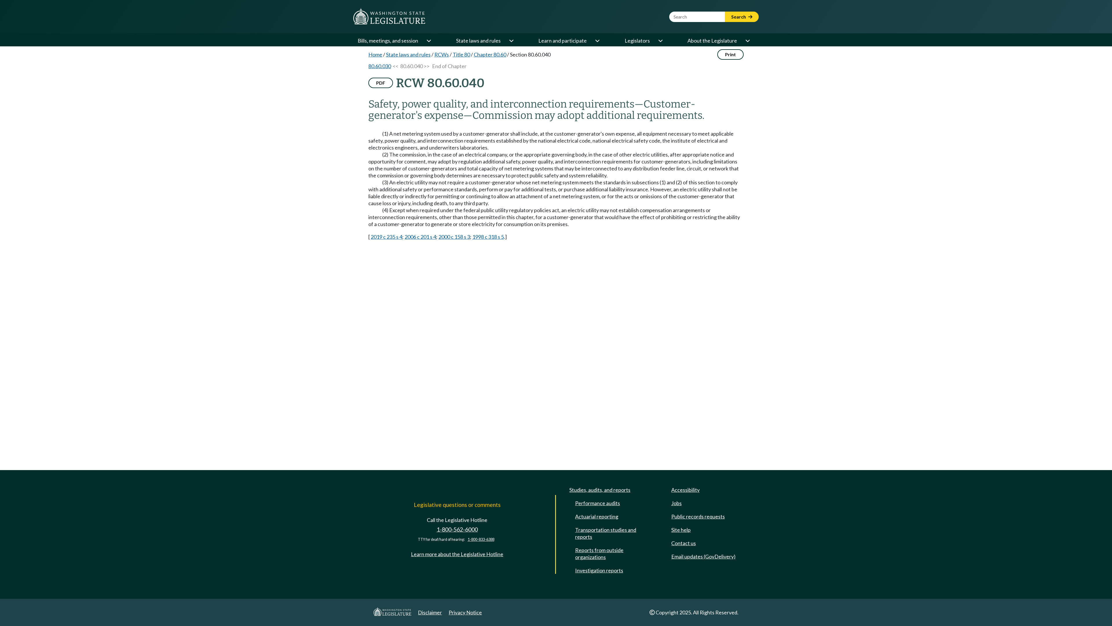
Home (375, 54)
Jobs (676, 503)
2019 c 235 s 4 (386, 237)
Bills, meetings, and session (388, 40)
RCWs (441, 54)
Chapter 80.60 (490, 54)
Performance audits (597, 503)
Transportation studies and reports (605, 533)
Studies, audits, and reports (599, 490)
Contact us (683, 543)
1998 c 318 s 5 (488, 237)
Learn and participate (562, 40)
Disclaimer (430, 612)
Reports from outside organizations (599, 553)
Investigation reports (599, 570)
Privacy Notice (465, 612)
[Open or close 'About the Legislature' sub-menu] (747, 40)
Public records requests (698, 516)
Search (739, 16)
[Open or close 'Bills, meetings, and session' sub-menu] (428, 40)
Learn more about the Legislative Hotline (457, 554)
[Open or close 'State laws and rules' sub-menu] (511, 40)
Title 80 (461, 54)
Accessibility (685, 490)
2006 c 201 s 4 (420, 237)
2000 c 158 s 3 (454, 237)
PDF (380, 82)
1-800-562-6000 (457, 529)
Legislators (637, 40)
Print (730, 54)
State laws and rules (478, 40)
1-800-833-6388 (481, 539)
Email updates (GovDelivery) (703, 556)
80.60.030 (379, 66)
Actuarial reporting (596, 516)
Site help (681, 530)
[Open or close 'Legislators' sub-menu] (660, 40)
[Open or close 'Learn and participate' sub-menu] (597, 40)
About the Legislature (712, 40)
